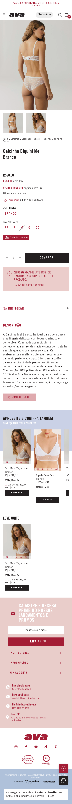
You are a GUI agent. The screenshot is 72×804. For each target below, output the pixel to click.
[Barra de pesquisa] (58, 14)
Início (5, 139)
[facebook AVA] (26, 747)
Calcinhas (26, 139)
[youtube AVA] (36, 747)
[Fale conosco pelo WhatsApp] (63, 780)
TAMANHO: (10, 222)
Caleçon (37, 139)
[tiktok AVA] (46, 747)
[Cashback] (63, 768)
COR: (9, 208)
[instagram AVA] (16, 747)
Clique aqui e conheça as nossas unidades (28, 719)
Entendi (51, 796)
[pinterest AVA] (56, 747)
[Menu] (4, 14)
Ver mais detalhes (16, 193)
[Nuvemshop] (26, 783)
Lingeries (15, 139)
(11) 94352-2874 (21, 689)
